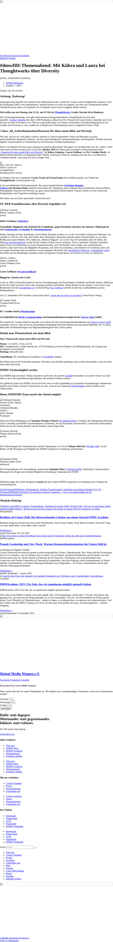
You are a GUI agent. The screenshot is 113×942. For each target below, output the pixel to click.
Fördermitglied (77, 386)
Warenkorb (11, 823)
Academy (10, 860)
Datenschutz (11, 818)
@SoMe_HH (92, 446)
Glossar (9, 868)
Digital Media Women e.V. (20, 674)
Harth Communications (30, 317)
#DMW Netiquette (14, 826)
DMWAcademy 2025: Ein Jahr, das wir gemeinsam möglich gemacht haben (46, 584)
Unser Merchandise (15, 871)
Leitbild (69, 375)
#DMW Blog (12, 748)
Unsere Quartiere (14, 783)
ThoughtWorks (62, 112)
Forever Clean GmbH (101, 322)
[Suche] (35, 847)
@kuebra (23, 221)
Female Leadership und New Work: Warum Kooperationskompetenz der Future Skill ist (53, 544)
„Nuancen (22, 152)
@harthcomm (27, 311)
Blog (8, 865)
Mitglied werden (13, 879)
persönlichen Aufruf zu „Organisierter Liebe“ (89, 250)
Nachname (5, 702)
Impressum (11, 816)
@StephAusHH (73, 469)
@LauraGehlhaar (27, 271)
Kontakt (9, 876)
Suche (3, 847)
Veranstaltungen (13, 788)
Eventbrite (48, 357)
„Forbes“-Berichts (17, 120)
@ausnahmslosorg (42, 229)
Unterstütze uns (13, 791)
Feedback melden (14, 756)
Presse (9, 786)
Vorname (4, 699)
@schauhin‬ (24, 229)
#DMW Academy (14, 751)
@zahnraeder (11, 229)
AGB (8, 821)
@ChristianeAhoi (67, 421)
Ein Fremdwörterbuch (15, 242)
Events (9, 857)
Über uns (10, 745)
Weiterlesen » (6, 530)
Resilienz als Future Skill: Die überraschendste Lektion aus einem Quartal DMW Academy (54, 517)
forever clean (87, 317)
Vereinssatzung (13, 753)
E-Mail (3, 705)
